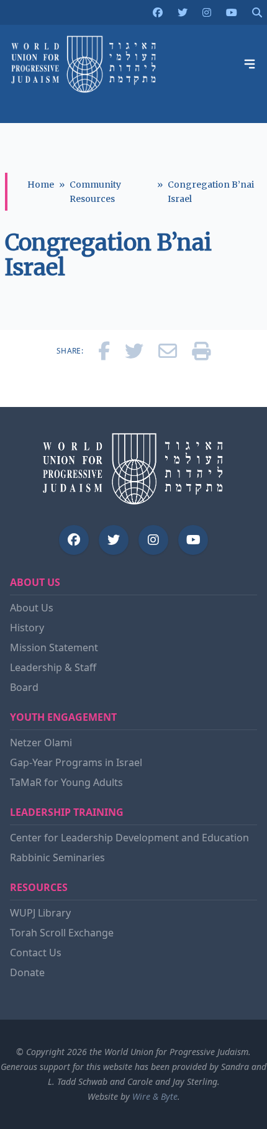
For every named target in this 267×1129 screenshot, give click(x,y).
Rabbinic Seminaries (57, 857)
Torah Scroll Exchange (62, 932)
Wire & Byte (155, 1096)
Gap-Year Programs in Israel (76, 762)
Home (40, 184)
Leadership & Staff (53, 667)
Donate (27, 972)
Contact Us (35, 952)
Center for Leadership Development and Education (129, 837)
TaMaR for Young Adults (66, 782)
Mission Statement (54, 647)
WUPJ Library (40, 913)
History (27, 627)
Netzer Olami (41, 742)
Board (24, 687)
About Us (31, 608)
